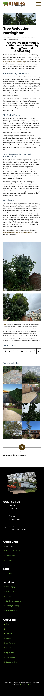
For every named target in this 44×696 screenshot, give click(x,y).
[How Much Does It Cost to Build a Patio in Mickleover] (12, 412)
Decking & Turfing (12, 606)
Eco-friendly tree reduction (14, 324)
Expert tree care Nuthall (28, 324)
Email (11, 526)
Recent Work (10, 556)
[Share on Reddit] (34, 351)
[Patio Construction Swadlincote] (31, 393)
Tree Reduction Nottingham (18, 336)
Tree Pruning (10, 591)
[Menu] (37, 4)
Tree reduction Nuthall (32, 336)
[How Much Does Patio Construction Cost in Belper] (12, 375)
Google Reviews (11, 662)
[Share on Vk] (30, 351)
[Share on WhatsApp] (14, 351)
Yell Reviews (10, 643)
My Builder (10, 653)
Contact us (10, 560)
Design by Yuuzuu (26, 685)
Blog (7, 624)
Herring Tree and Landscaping (14, 62)
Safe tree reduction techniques (26, 331)
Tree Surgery (10, 587)
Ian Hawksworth (14, 39)
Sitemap (9, 573)
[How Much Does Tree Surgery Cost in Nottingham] (12, 430)
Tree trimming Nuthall (34, 340)
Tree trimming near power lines (19, 340)
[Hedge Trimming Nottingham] (12, 393)
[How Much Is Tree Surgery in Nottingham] (31, 430)
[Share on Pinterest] (18, 351)
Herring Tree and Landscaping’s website (17, 232)
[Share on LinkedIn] (22, 351)
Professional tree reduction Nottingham (22, 329)
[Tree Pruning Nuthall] (31, 375)
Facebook (9, 634)
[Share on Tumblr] (26, 351)
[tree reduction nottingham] (19, 19)
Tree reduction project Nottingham (12, 338)
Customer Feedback (13, 551)
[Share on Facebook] (5, 351)
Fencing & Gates (12, 610)
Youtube (9, 629)
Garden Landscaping (13, 601)
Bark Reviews (11, 648)
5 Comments (16, 37)
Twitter (8, 638)
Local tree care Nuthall (22, 326)
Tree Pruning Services (27, 37)
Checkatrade (10, 657)
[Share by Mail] (39, 351)
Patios (8, 596)
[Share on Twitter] (10, 351)
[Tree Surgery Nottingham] (31, 412)
